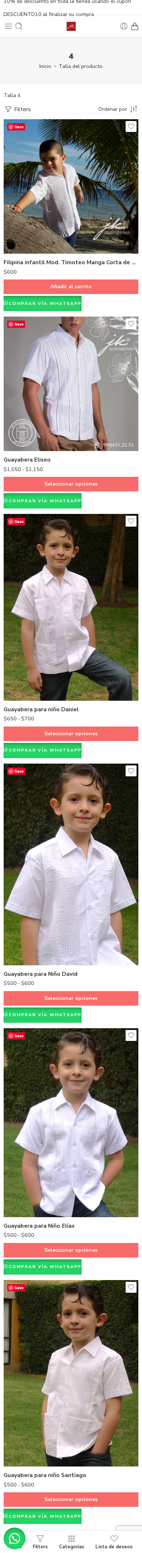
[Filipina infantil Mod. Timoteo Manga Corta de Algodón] (71, 186)
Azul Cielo (23, 933)
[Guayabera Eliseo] (71, 384)
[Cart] (134, 26)
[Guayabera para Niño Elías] (71, 1122)
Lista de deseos (114, 1546)
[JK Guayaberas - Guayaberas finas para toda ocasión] (71, 26)
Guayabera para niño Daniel (41, 709)
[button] (14, 1538)
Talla (9, 396)
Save (19, 126)
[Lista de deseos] (131, 126)
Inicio (45, 66)
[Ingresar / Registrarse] (123, 26)
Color (10, 923)
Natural (23, 1432)
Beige (23, 1421)
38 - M (23, 417)
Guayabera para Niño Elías (39, 1226)
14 (23, 688)
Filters (22, 109)
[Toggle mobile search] (19, 26)
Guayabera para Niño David (41, 974)
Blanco (23, 944)
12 (23, 677)
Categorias (71, 1546)
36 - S (23, 406)
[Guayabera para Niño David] (71, 864)
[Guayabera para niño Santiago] (71, 1373)
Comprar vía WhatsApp (45, 303)
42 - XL (23, 439)
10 (23, 666)
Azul (23, 1454)
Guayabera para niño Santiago (45, 1475)
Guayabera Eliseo (27, 459)
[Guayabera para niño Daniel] (71, 607)
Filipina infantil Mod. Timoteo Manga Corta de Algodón (71, 262)
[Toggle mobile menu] (8, 26)
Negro (23, 1443)
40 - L (23, 428)
